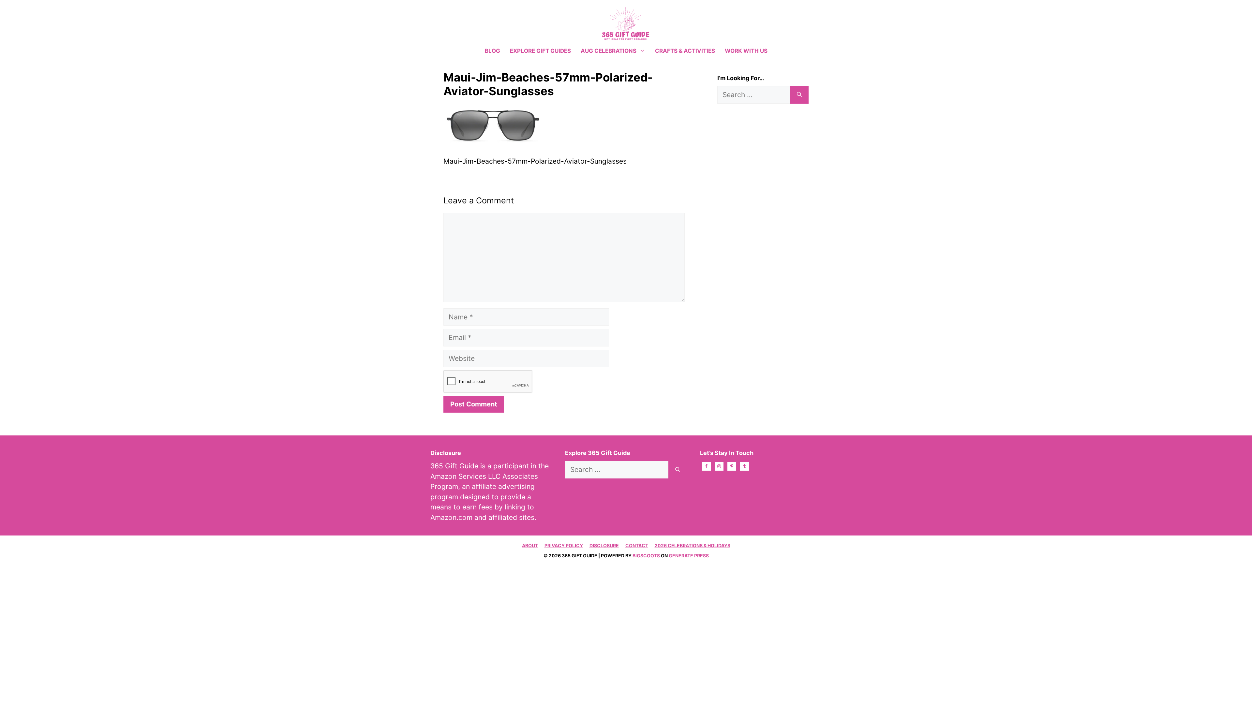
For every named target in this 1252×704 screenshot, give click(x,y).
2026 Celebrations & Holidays (692, 545)
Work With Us (746, 51)
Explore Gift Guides (540, 51)
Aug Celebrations (608, 51)
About (530, 545)
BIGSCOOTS (646, 555)
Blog (492, 51)
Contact (636, 545)
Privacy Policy (563, 545)
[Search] (799, 95)
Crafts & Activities (685, 51)
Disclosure (604, 545)
